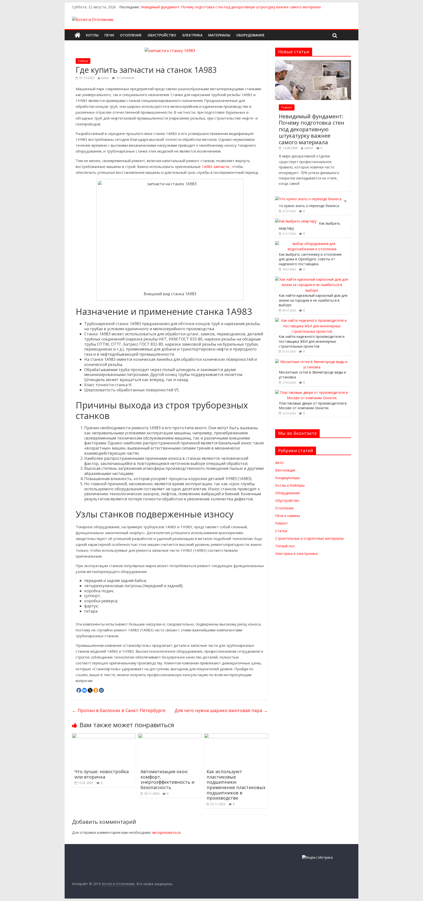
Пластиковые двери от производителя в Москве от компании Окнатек (313, 405)
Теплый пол (285, 546)
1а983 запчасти (215, 166)
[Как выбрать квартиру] (296, 221)
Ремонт (286, 107)
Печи (109, 35)
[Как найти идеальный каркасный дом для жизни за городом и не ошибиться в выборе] (312, 279)
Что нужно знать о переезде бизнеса (312, 203)
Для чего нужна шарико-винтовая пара (221, 710)
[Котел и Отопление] (77, 35)
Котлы (92, 35)
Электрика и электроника (296, 553)
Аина (105, 78)
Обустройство (162, 35)
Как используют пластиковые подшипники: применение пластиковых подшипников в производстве (236, 785)
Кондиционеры (287, 477)
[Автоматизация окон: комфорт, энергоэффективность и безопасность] (170, 736)
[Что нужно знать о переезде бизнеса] (308, 199)
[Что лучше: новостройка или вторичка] (104, 736)
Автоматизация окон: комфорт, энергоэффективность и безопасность (167, 779)
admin (308, 148)
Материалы (219, 35)
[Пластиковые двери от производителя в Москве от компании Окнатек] (312, 392)
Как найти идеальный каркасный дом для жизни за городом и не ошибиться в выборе (313, 300)
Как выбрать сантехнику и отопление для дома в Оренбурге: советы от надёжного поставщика (310, 259)
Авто (279, 462)
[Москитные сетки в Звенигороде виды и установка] (312, 361)
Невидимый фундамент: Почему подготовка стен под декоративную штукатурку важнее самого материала (231, 7)
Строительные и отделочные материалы (309, 538)
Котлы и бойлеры (290, 485)
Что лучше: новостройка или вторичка (101, 774)
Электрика (192, 35)
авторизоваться (166, 832)
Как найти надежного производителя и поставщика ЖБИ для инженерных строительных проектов (311, 341)
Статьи (83, 61)
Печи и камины (287, 515)
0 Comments (125, 78)
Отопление (131, 35)
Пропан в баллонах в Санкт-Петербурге (118, 710)
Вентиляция (285, 470)
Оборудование (250, 35)
